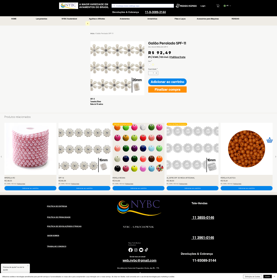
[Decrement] (150, 73)
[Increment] (156, 73)
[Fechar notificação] (28, 266)
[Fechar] (274, 276)
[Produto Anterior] (1, 156)
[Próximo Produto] (275, 156)
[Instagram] (136, 250)
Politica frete (177, 57)
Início (92, 33)
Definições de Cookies (252, 276)
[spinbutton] (153, 73)
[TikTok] (146, 250)
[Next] (87, 23)
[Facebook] (130, 250)
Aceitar (267, 276)
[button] (218, 5)
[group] (138, 156)
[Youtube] (141, 250)
